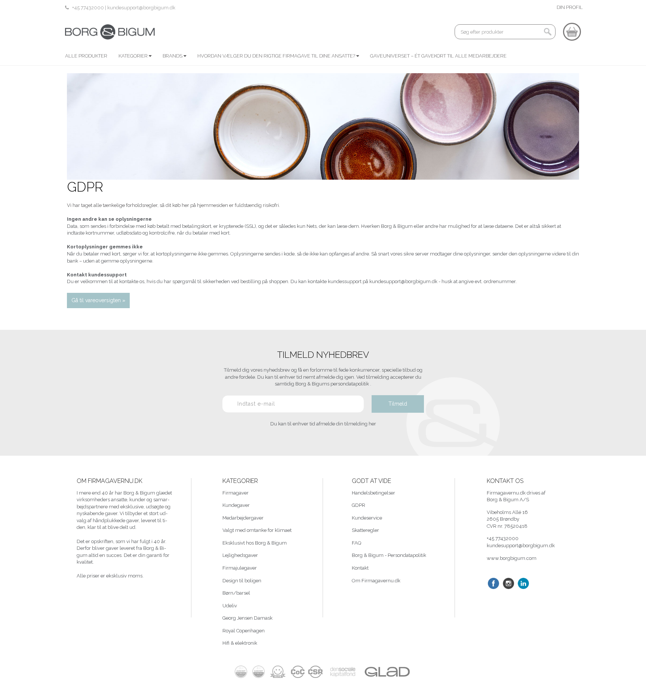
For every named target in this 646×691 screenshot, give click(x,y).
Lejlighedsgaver (240, 555)
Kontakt (360, 568)
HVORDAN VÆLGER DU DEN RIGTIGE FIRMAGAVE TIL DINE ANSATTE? (276, 56)
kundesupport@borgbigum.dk (141, 7)
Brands (173, 56)
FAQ (356, 543)
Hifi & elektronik (239, 643)
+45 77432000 (88, 7)
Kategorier (134, 56)
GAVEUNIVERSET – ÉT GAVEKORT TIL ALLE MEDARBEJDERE (438, 56)
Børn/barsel (236, 593)
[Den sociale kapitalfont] (343, 672)
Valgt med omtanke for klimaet (257, 530)
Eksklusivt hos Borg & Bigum (254, 543)
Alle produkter (86, 56)
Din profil (570, 7)
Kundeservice (367, 518)
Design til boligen (241, 580)
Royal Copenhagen (243, 630)
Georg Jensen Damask (247, 618)
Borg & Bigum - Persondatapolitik (389, 555)
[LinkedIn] (523, 583)
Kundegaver (236, 505)
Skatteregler (365, 530)
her (372, 424)
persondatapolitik (350, 384)
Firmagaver (235, 493)
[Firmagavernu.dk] (110, 32)
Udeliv (229, 605)
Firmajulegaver (239, 568)
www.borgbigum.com (511, 558)
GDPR (358, 505)
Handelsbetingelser (373, 493)
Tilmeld (397, 404)
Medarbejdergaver (243, 518)
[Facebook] (493, 583)
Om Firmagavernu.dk (376, 580)
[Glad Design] (387, 672)
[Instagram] (508, 583)
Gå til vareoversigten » (98, 300)
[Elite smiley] (278, 672)
